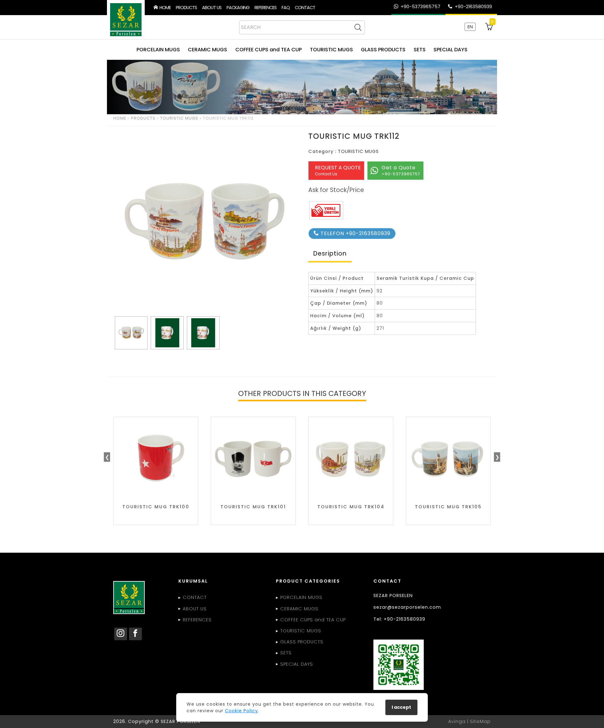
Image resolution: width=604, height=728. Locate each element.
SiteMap (480, 721)
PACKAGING (237, 7)
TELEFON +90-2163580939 (354, 233)
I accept (401, 707)
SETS (420, 49)
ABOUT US (211, 7)
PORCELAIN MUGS (158, 49)
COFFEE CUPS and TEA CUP (268, 49)
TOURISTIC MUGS (331, 49)
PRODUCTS (186, 7)
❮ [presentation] (107, 457)
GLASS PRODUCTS (383, 49)
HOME (164, 7)
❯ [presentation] (497, 457)
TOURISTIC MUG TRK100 (155, 507)
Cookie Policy (241, 711)
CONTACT (305, 7)
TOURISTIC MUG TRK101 (253, 507)
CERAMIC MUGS (207, 49)
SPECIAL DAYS (450, 49)
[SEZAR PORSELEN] (126, 19)
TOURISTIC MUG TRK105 (448, 507)
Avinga (457, 721)
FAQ (286, 7)
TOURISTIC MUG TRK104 (350, 507)
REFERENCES (265, 7)
